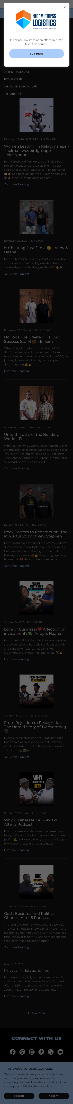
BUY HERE (36, 53)
